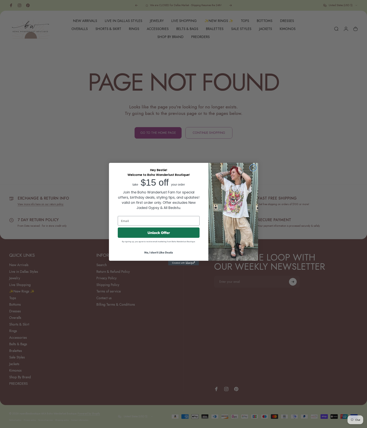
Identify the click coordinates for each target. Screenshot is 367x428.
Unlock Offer (159, 233)
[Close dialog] (253, 167)
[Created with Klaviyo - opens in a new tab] (183, 263)
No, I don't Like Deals (158, 252)
